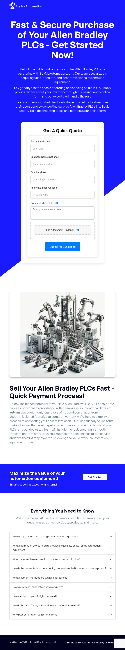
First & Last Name (40, 141)
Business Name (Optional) (44, 157)
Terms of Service (76, 642)
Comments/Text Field (42, 203)
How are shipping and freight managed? (35, 596)
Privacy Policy (96, 642)
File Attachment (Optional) (60, 230)
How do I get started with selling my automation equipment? (46, 536)
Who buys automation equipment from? (35, 614)
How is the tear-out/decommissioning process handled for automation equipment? (59, 568)
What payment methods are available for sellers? (40, 577)
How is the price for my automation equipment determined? (46, 605)
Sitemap (111, 642)
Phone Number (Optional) (44, 187)
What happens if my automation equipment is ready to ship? (46, 559)
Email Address (38, 172)
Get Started (95, 477)
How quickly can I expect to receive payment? (38, 587)
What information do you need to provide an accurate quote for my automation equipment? (57, 547)
